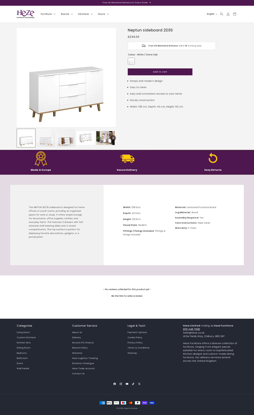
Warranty (77, 353)
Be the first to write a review (127, 295)
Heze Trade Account (83, 368)
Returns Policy (80, 347)
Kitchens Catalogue (83, 363)
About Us (77, 332)
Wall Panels (23, 368)
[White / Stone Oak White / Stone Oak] (131, 61)
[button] (221, 14)
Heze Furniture (130, 408)
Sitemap (132, 353)
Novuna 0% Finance (83, 342)
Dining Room (24, 347)
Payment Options (137, 332)
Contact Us (78, 373)
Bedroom (22, 353)
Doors (20, 363)
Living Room (23, 332)
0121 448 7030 (191, 329)
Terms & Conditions (139, 347)
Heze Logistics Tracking (85, 358)
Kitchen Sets (24, 342)
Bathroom (22, 358)
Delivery (76, 337)
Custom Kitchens (26, 337)
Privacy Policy (135, 342)
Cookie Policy (135, 337)
